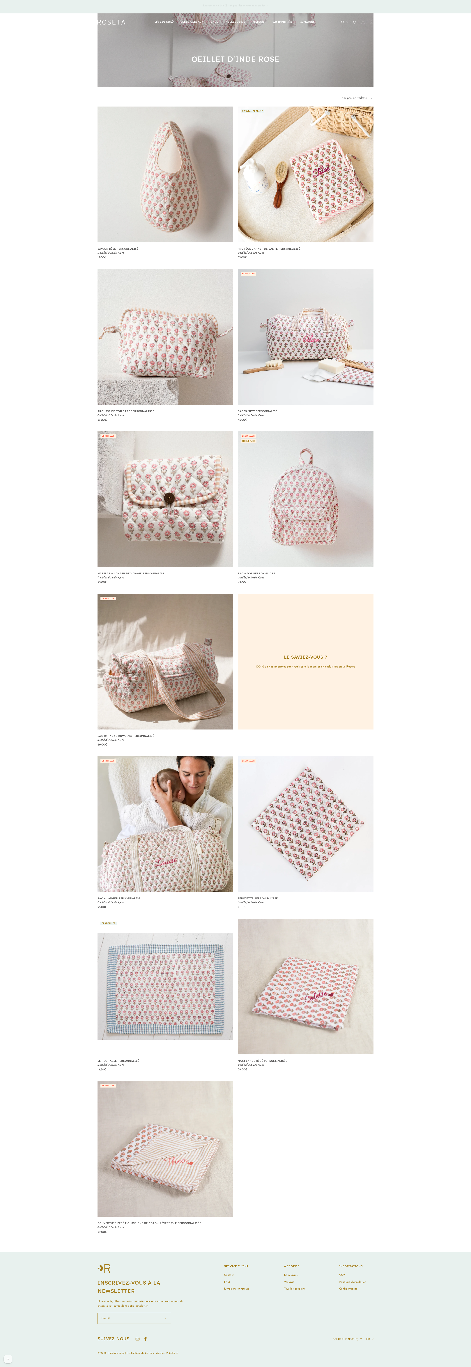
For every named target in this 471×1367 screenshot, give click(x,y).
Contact (229, 1275)
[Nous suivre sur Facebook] (145, 1338)
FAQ (227, 1282)
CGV (342, 1275)
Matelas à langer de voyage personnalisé (131, 573)
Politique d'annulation (352, 1282)
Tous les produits (294, 1289)
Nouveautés (164, 22)
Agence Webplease (167, 1353)
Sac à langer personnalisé (119, 898)
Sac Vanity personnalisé (257, 411)
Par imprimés (282, 22)
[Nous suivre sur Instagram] (137, 1338)
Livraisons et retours (236, 1289)
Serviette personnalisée (258, 898)
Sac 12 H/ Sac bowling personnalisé (126, 736)
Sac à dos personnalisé (256, 573)
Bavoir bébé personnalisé (118, 248)
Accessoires (235, 21)
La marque (308, 22)
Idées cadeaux (192, 21)
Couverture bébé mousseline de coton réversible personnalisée (149, 1223)
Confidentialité (348, 1289)
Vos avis (289, 1282)
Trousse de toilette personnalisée (126, 411)
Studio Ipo (147, 1353)
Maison (258, 21)
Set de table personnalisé (118, 1061)
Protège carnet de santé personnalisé (269, 248)
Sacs (214, 21)
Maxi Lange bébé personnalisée (262, 1061)
